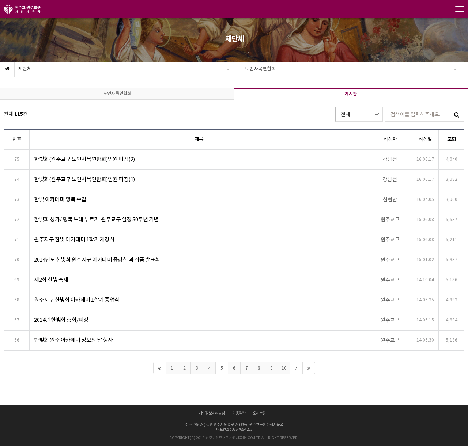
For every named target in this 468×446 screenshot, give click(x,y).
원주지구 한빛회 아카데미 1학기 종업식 (77, 300)
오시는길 (259, 413)
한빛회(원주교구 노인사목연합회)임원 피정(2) (84, 159)
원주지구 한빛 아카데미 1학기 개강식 (74, 240)
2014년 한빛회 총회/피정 (61, 320)
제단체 (24, 69)
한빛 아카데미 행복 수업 (60, 200)
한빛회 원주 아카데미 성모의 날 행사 (73, 340)
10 (284, 368)
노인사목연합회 (260, 69)
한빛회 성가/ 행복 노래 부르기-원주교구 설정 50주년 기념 (96, 220)
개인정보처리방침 (212, 413)
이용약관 (238, 413)
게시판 (351, 93)
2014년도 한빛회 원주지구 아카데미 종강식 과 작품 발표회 (97, 260)
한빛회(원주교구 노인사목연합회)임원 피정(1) (84, 179)
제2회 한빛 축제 (51, 280)
